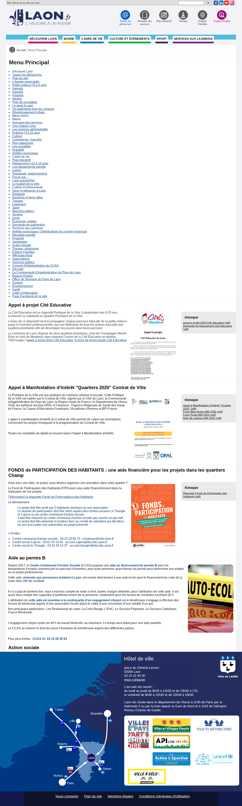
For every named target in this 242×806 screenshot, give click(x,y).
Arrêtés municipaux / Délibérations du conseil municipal (49, 231)
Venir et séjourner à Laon (29, 190)
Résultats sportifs (23, 235)
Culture (17, 136)
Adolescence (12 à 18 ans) (30, 163)
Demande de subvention (28, 224)
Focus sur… (20, 177)
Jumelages (19, 241)
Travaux (17, 200)
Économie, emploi (24, 221)
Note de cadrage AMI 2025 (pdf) (202, 418)
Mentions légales (120, 796)
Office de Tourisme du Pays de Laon (36, 279)
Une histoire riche (24, 126)
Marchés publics (23, 211)
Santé (16, 289)
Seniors (17, 214)
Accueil (21, 50)
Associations (20, 258)
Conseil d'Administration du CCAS (35, 265)
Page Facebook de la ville (29, 296)
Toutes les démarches (27, 74)
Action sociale (21, 245)
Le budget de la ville (25, 183)
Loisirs (16, 170)
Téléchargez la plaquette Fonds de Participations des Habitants (50, 496)
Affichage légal (22, 255)
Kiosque (17, 95)
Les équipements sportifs (29, 166)
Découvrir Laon (43, 38)
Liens (16, 218)
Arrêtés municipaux (25, 153)
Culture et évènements (130, 38)
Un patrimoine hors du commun (33, 109)
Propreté (18, 238)
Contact (17, 282)
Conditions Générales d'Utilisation (164, 796)
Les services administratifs (30, 129)
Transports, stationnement (29, 173)
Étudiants (18, 194)
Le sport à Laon (22, 105)
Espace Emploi (22, 275)
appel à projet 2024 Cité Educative (50, 340)
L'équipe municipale (25, 81)
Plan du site (20, 78)
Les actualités (21, 146)
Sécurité (17, 269)
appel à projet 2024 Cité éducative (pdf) (206, 322)
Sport (162, 38)
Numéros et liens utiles (27, 197)
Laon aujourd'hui (23, 180)
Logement (19, 204)
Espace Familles (23, 252)
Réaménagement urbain (28, 112)
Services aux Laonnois (193, 38)
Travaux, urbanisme (25, 248)
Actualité (18, 149)
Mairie (69, 38)
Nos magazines (22, 143)
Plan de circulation (24, 102)
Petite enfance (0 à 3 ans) (29, 85)
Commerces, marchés (27, 139)
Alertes (17, 98)
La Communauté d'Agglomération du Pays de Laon (46, 272)
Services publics (23, 262)
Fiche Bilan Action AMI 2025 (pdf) (203, 411)
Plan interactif (21, 160)
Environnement (22, 286)
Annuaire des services (27, 122)
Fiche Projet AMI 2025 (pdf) (199, 414)
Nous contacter (67, 796)
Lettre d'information (25, 292)
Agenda (17, 88)
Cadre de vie (91, 38)
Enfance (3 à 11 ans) (26, 132)
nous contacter (134, 679)
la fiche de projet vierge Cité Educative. (101, 340)
